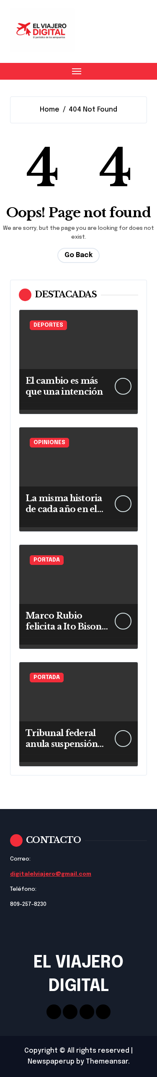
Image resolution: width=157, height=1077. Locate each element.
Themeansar (107, 1061)
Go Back (78, 255)
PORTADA (46, 560)
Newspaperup (51, 1061)
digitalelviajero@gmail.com (50, 874)
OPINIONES (49, 442)
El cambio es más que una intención (64, 386)
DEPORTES (48, 325)
